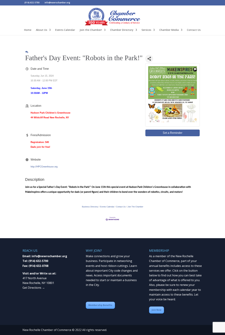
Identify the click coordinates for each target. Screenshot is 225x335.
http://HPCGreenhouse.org (44, 166)
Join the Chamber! (91, 30)
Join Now (156, 309)
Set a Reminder (172, 132)
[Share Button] (149, 59)
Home (27, 30)
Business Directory (90, 207)
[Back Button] (26, 52)
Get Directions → (33, 288)
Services (146, 30)
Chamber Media (169, 30)
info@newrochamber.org (49, 256)
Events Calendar (65, 30)
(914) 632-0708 (38, 266)
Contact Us (194, 30)
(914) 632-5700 (38, 261)
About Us (41, 30)
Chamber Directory (121, 30)
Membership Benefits (100, 305)
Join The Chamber (135, 207)
